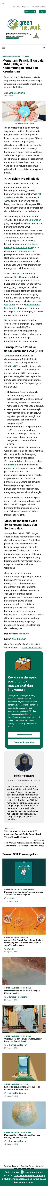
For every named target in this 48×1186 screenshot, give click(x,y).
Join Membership (24, 734)
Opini (25, 937)
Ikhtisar (25, 56)
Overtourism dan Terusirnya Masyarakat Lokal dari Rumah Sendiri (24, 1019)
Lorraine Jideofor (18, 1045)
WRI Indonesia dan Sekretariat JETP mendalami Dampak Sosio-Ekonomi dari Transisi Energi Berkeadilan (22, 832)
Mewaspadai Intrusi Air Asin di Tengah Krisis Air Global (24, 971)
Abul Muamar (19, 638)
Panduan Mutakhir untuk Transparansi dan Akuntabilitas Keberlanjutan (24, 872)
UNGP (14, 366)
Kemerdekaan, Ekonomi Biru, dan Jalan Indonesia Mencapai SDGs (24, 1067)
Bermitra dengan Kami (24, 742)
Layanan (25, 7)
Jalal (11, 898)
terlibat (12, 464)
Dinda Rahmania (17, 92)
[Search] (44, 47)
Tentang (16, 7)
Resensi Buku (28, 889)
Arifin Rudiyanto (17, 1093)
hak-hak (32, 251)
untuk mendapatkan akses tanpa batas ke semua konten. (24, 1179)
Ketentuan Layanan (11, 1166)
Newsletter (40, 1166)
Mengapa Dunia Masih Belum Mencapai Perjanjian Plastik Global (24, 1115)
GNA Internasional (39, 7)
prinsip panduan (32, 219)
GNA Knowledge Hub (11, 56)
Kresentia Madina (18, 997)
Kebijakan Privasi (27, 1166)
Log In (42, 11)
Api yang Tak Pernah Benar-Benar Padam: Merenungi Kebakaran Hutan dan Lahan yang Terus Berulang (24, 921)
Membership (30, 11)
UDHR (17, 277)
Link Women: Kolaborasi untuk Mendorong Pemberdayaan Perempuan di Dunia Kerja (24, 843)
